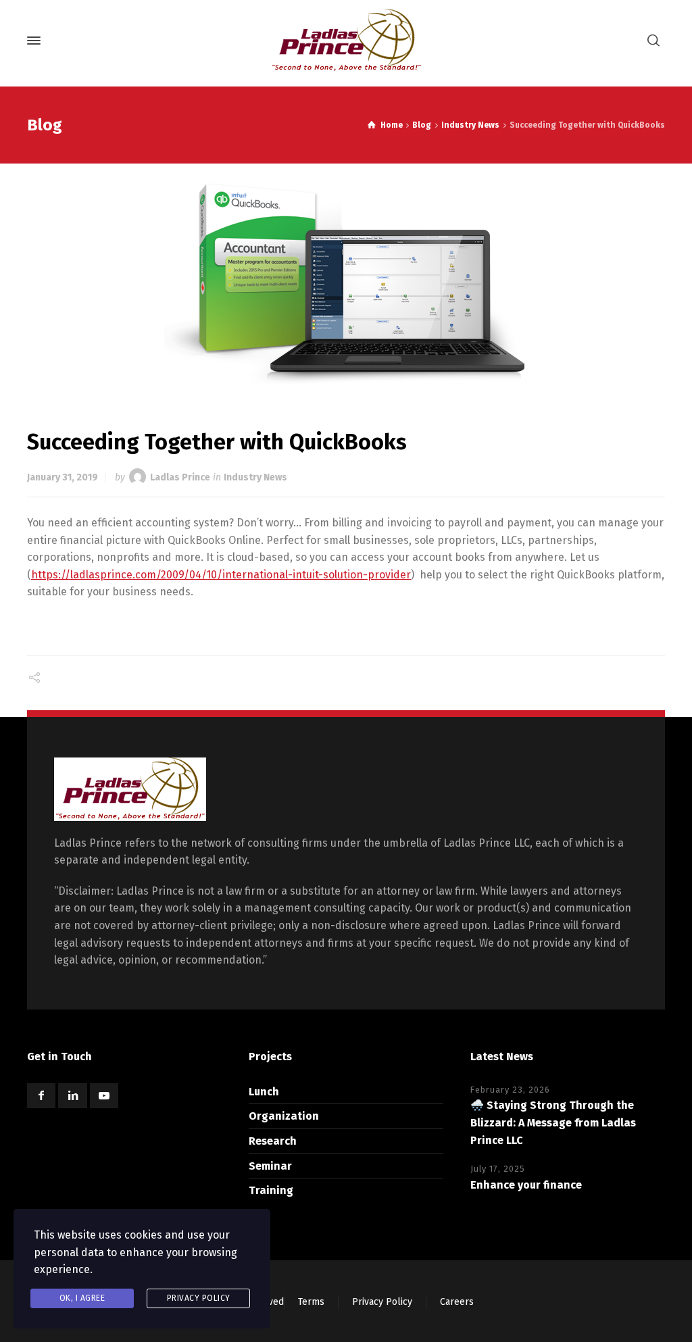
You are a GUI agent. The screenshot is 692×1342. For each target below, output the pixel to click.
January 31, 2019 (62, 477)
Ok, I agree (82, 1298)
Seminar (270, 1166)
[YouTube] (104, 1095)
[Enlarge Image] (346, 282)
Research (273, 1141)
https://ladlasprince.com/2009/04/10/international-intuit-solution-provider (221, 574)
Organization (284, 1116)
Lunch (264, 1091)
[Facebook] (41, 1095)
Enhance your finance (526, 1184)
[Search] (653, 41)
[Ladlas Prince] (346, 40)
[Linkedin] (72, 1095)
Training (271, 1190)
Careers (457, 1302)
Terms (311, 1302)
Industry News (255, 477)
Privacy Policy (382, 1302)
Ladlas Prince (180, 477)
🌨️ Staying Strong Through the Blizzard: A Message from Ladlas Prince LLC (553, 1122)
